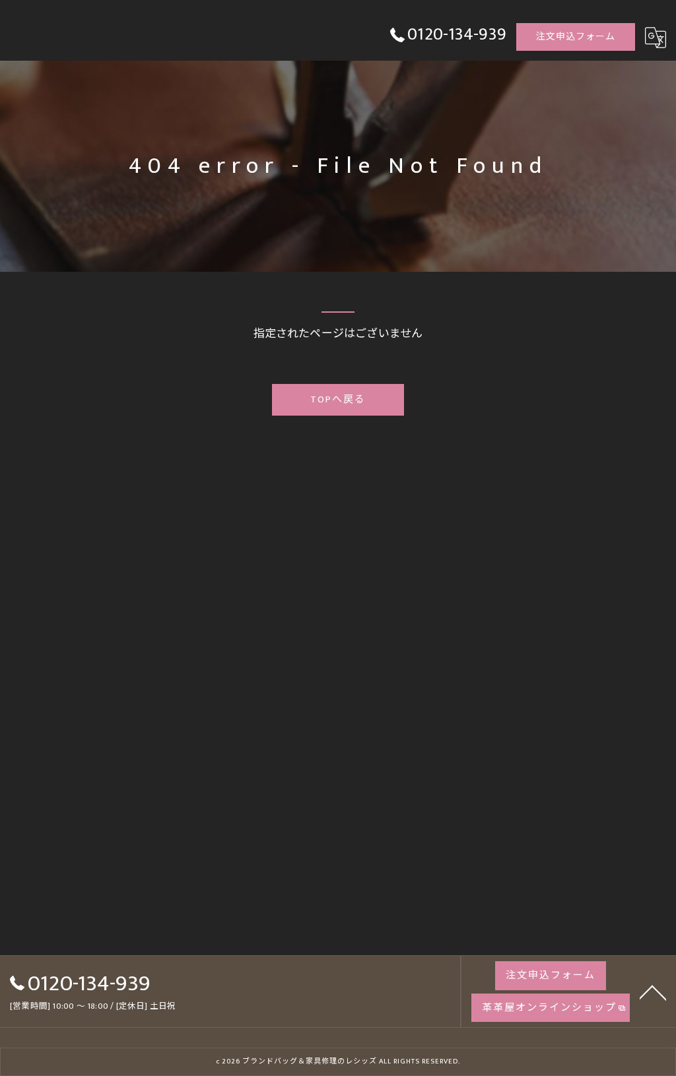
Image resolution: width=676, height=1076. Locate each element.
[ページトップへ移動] (653, 991)
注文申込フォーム (575, 36)
